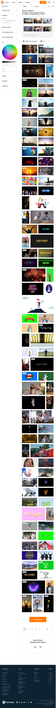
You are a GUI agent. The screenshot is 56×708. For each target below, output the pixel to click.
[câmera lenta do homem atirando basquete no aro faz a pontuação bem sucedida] (29, 492)
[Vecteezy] (2, 2)
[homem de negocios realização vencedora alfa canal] (49, 603)
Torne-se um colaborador (37, 681)
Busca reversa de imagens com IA (6, 687)
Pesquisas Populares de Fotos (21, 687)
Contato (36, 676)
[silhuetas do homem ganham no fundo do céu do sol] (46, 122)
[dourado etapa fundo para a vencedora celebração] (29, 438)
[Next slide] (51, 41)
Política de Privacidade (49, 703)
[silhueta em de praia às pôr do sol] (27, 603)
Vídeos (20, 2)
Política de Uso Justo (48, 704)
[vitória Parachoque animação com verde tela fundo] (29, 318)
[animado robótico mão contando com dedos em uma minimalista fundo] (29, 352)
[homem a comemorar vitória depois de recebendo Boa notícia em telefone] (46, 526)
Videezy (4, 677)
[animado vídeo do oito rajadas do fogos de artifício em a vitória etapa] (42, 340)
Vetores (7, 2)
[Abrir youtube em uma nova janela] (31, 702)
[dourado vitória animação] (42, 241)
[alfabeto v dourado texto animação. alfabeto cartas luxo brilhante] (46, 492)
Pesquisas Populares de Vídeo (21, 692)
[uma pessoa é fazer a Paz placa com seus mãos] (29, 472)
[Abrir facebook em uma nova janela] (17, 702)
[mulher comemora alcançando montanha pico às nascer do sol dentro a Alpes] (29, 112)
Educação (4, 681)
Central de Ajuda (36, 673)
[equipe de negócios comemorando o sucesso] (29, 482)
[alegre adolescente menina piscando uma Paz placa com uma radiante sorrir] (29, 462)
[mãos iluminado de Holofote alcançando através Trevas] (25, 202)
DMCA (19, 676)
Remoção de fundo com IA (5, 690)
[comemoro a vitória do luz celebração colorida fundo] (29, 555)
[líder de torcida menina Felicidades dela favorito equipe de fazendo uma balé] (25, 241)
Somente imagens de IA (10, 20)
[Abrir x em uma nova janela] (28, 702)
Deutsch (51, 679)
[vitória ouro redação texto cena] (33, 70)
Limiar (4, 69)
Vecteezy (4, 674)
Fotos (13, 2)
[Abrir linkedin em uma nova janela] (21, 702)
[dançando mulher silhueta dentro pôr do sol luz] (29, 229)
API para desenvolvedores (6, 684)
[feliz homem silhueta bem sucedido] (46, 59)
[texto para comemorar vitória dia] (46, 328)
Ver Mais (47, 29)
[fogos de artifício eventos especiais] (33, 275)
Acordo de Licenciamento (22, 673)
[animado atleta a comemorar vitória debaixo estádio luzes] (29, 132)
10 (47, 629)
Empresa (4, 679)
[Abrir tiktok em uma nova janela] (26, 702)
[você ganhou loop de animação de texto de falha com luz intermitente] (42, 364)
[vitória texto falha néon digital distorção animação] (46, 229)
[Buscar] (49, 6)
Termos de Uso (39, 703)
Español (50, 674)
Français (51, 681)
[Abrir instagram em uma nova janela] (19, 702)
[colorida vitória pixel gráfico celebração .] (29, 263)
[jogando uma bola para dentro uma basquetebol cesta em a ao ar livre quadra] (38, 603)
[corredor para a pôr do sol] (29, 171)
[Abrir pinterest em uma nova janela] (24, 702)
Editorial (28, 2)
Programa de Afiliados (21, 678)
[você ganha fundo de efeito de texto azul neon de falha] (46, 190)
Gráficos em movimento (31, 41)
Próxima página (37, 619)
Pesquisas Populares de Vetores (21, 683)
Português (51, 677)
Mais (50, 683)
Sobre (35, 678)
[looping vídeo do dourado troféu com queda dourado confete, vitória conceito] (29, 59)
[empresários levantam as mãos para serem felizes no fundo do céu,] (46, 555)
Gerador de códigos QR (5, 694)
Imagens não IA (8, 22)
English (50, 672)
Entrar (49, 2)
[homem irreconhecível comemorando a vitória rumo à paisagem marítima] (29, 565)
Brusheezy (4, 672)
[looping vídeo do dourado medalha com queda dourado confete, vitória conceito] (29, 151)
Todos (5, 18)
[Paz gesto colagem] (33, 402)
